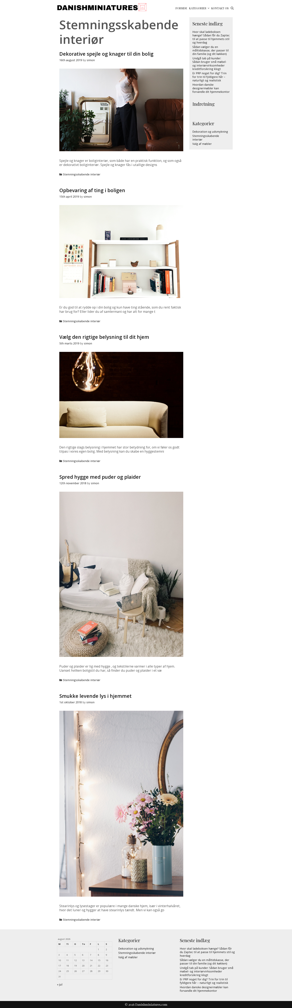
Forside (181, 8)
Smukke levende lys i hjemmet (95, 696)
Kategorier (197, 8)
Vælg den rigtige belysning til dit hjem (104, 337)
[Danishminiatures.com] (101, 7)
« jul (59, 984)
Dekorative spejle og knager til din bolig (106, 54)
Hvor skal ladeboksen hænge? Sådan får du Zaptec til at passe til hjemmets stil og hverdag (211, 37)
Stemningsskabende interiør (81, 174)
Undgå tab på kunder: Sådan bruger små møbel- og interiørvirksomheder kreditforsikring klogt (209, 63)
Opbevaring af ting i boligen (92, 190)
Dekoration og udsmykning (210, 131)
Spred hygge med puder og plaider (100, 477)
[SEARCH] (232, 8)
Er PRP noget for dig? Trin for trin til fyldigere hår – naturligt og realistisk (209, 76)
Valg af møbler (202, 144)
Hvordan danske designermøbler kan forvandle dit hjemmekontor (211, 88)
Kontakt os (220, 8)
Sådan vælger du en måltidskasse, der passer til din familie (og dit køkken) (210, 50)
